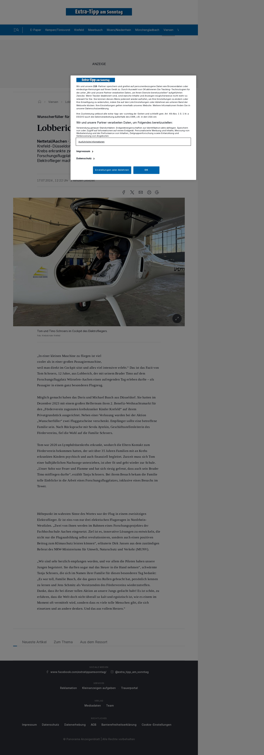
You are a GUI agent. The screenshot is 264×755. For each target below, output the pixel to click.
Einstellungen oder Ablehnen (112, 170)
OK (146, 170)
